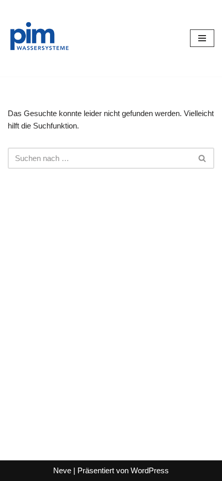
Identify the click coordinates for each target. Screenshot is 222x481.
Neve (62, 470)
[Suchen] (202, 158)
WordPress (150, 470)
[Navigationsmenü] (202, 38)
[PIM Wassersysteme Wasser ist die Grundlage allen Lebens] (39, 38)
